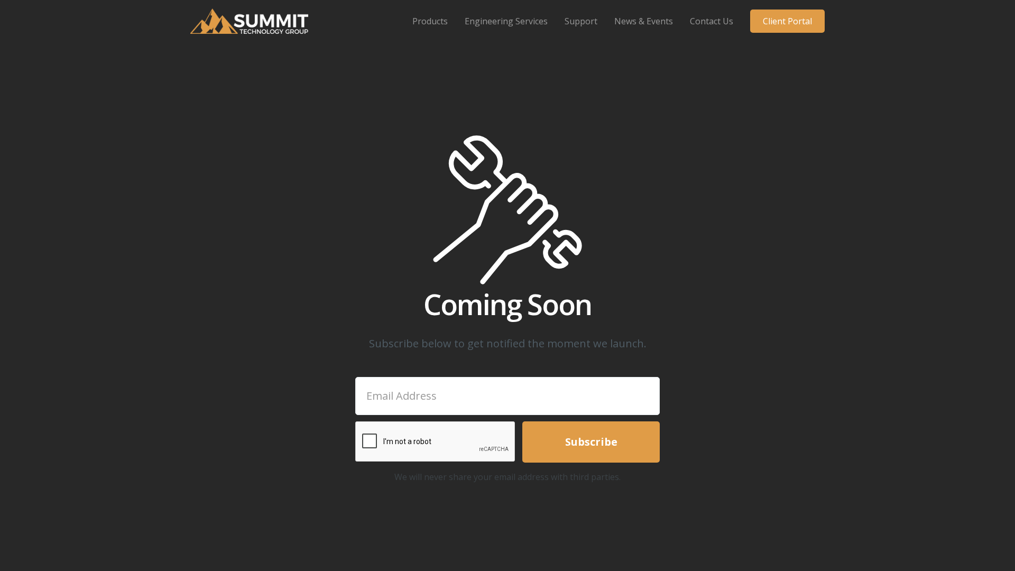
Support (581, 21)
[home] (249, 21)
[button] (430, 21)
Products (430, 21)
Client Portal (787, 21)
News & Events (643, 21)
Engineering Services (506, 21)
